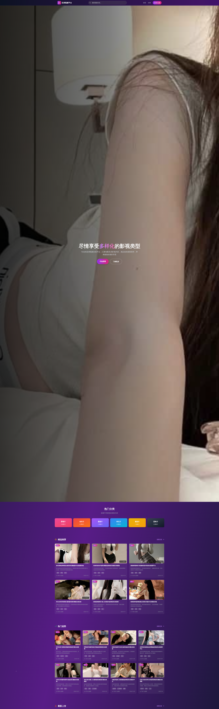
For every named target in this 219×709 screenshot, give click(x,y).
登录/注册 (157, 3)
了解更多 (116, 261)
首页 (144, 3)
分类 (149, 3)
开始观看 (103, 261)
